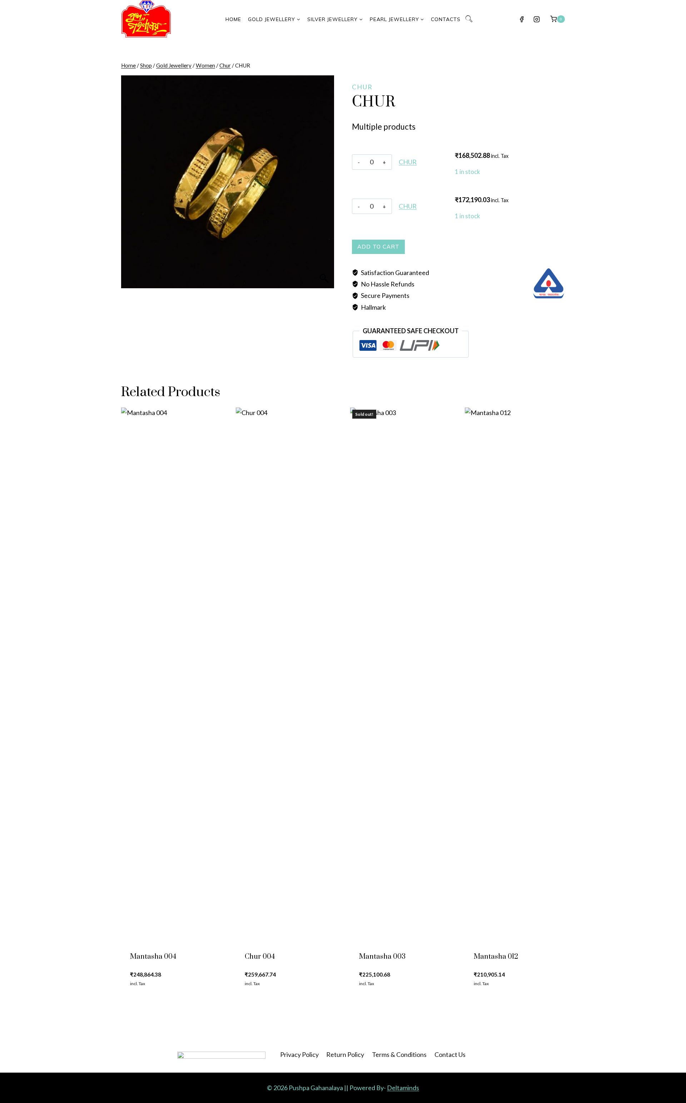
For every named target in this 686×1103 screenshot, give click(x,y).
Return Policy (345, 1054)
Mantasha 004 (153, 956)
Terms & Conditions (399, 1054)
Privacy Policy (299, 1054)
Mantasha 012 (496, 956)
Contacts (446, 19)
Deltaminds (403, 1088)
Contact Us (450, 1054)
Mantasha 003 (382, 956)
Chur (362, 87)
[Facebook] (521, 19)
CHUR (408, 162)
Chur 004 (260, 956)
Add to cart (378, 246)
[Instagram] (536, 19)
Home (233, 19)
